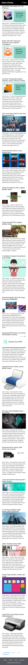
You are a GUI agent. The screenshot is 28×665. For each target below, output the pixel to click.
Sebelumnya (6, 652)
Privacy (16, 660)
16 (19, 652)
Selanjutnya (6, 654)
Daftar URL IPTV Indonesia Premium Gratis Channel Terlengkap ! (11, 42)
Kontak (5, 660)
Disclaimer (21, 660)
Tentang (10, 660)
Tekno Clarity (7, 3)
